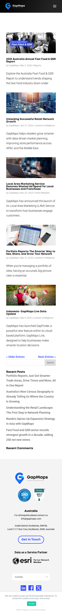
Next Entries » (47, 356)
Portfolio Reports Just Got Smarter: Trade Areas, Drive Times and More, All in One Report (31, 380)
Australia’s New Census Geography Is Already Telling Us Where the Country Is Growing (30, 396)
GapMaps (14, 65)
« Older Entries (15, 356)
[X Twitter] (38, 588)
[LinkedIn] (23, 588)
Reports (37, 65)
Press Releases (42, 193)
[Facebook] (31, 588)
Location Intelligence (44, 125)
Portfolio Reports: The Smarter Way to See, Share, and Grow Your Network (30, 252)
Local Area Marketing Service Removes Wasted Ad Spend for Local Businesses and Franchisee (30, 186)
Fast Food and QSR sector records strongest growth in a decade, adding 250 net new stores (29, 434)
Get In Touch (31, 539)
